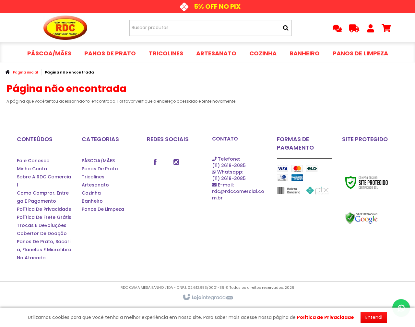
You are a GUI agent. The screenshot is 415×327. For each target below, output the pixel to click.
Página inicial (25, 72)
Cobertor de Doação (42, 233)
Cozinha (91, 193)
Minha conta (32, 168)
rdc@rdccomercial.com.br (238, 191)
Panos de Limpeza (103, 209)
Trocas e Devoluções (41, 225)
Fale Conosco (33, 160)
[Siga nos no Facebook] (155, 161)
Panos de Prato (100, 168)
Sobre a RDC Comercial (44, 181)
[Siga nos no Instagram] (176, 161)
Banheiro (92, 201)
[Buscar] (286, 28)
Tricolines (93, 177)
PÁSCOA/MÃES (98, 160)
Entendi (373, 317)
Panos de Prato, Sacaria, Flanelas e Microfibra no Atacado (44, 249)
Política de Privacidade (44, 209)
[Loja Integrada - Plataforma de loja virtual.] (207, 297)
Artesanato (95, 185)
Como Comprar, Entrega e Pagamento (43, 197)
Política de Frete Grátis (44, 217)
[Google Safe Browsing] (375, 218)
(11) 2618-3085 (229, 162)
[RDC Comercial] (65, 27)
